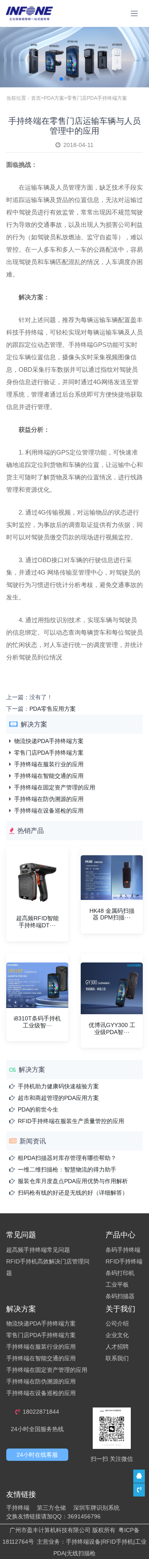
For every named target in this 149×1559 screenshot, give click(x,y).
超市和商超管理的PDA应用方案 (58, 1098)
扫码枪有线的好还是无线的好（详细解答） (73, 1192)
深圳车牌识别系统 (96, 1507)
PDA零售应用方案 (52, 708)
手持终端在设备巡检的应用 (49, 810)
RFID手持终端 (124, 1261)
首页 (36, 98)
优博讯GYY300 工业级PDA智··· (112, 1028)
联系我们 (117, 1358)
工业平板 (117, 1284)
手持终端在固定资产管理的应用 (54, 787)
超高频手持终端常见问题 (38, 1249)
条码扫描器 (120, 1296)
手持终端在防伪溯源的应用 (49, 799)
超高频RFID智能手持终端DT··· (37, 922)
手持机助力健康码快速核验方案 (58, 1086)
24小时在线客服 (37, 1454)
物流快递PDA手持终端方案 (49, 741)
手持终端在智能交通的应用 (49, 775)
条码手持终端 (123, 1249)
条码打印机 (120, 1273)
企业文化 (117, 1335)
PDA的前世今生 (38, 1109)
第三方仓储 (51, 1507)
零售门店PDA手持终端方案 (97, 98)
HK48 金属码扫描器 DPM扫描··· (112, 914)
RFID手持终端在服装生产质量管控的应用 (71, 1121)
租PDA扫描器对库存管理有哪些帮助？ (67, 1158)
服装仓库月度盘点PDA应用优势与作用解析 (73, 1181)
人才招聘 (117, 1346)
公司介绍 (117, 1323)
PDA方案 (54, 98)
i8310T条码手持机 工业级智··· (37, 1022)
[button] (61, 79)
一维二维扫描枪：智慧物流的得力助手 (67, 1169)
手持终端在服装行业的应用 (49, 764)
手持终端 (17, 1507)
